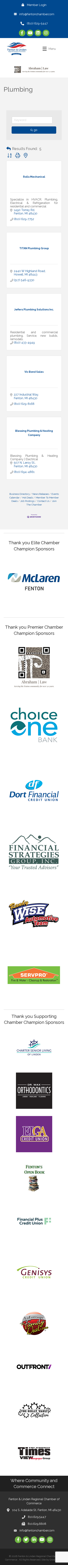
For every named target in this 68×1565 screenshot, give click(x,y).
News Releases (40, 493)
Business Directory (19, 493)
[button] (8, 148)
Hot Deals (27, 497)
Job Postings (27, 501)
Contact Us (43, 501)
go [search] (35, 130)
